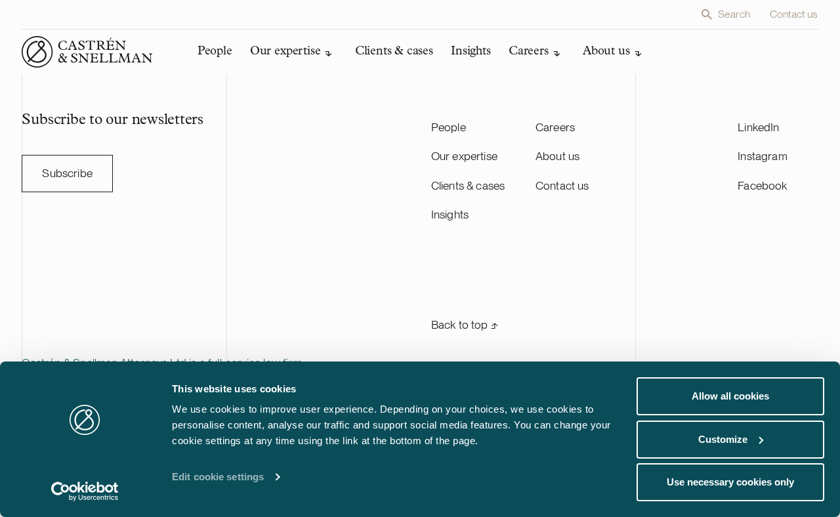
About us (557, 156)
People (448, 127)
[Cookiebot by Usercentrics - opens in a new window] (85, 491)
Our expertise (464, 156)
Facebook (762, 185)
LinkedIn (758, 127)
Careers (555, 127)
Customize (722, 439)
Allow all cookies (730, 396)
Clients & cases (468, 185)
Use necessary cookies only (730, 481)
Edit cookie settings (218, 476)
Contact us (794, 14)
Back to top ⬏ (464, 324)
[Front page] (87, 52)
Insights (450, 214)
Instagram (763, 156)
